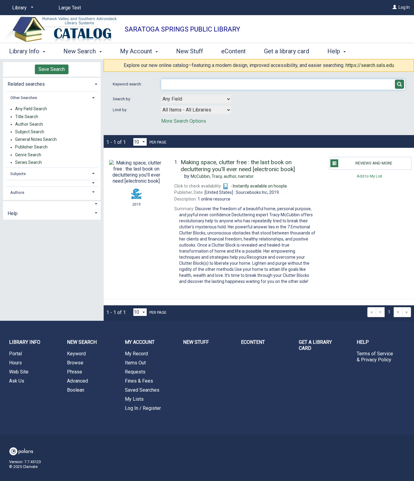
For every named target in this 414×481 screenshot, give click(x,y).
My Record (136, 354)
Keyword (76, 354)
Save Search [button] (51, 69)
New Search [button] (80, 51)
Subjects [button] (18, 173)
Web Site (18, 372)
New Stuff (189, 51)
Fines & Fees (139, 381)
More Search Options (183, 121)
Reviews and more (374, 163)
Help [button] (334, 51)
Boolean (75, 390)
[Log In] (394, 7)
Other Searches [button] (23, 97)
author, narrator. (222, 176)
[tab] (52, 83)
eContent (233, 51)
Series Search (28, 162)
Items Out (135, 363)
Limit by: (120, 110)
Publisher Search (31, 147)
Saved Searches (142, 390)
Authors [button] (17, 192)
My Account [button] (137, 51)
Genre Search (28, 154)
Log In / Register (143, 408)
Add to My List (369, 176)
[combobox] (196, 99)
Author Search (29, 124)
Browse (75, 363)
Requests (135, 372)
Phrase (74, 372)
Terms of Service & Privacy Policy (375, 357)
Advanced (77, 381)
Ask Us (16, 381)
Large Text (69, 8)
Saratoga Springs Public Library (182, 29)
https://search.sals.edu (370, 65)
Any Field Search (31, 109)
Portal (15, 354)
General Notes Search (36, 139)
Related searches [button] (26, 84)
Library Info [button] (25, 51)
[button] (52, 183)
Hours (15, 363)
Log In (404, 7)
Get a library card (286, 51)
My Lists (134, 399)
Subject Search (29, 131)
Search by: (122, 99)
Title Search (26, 116)
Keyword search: (128, 84)
